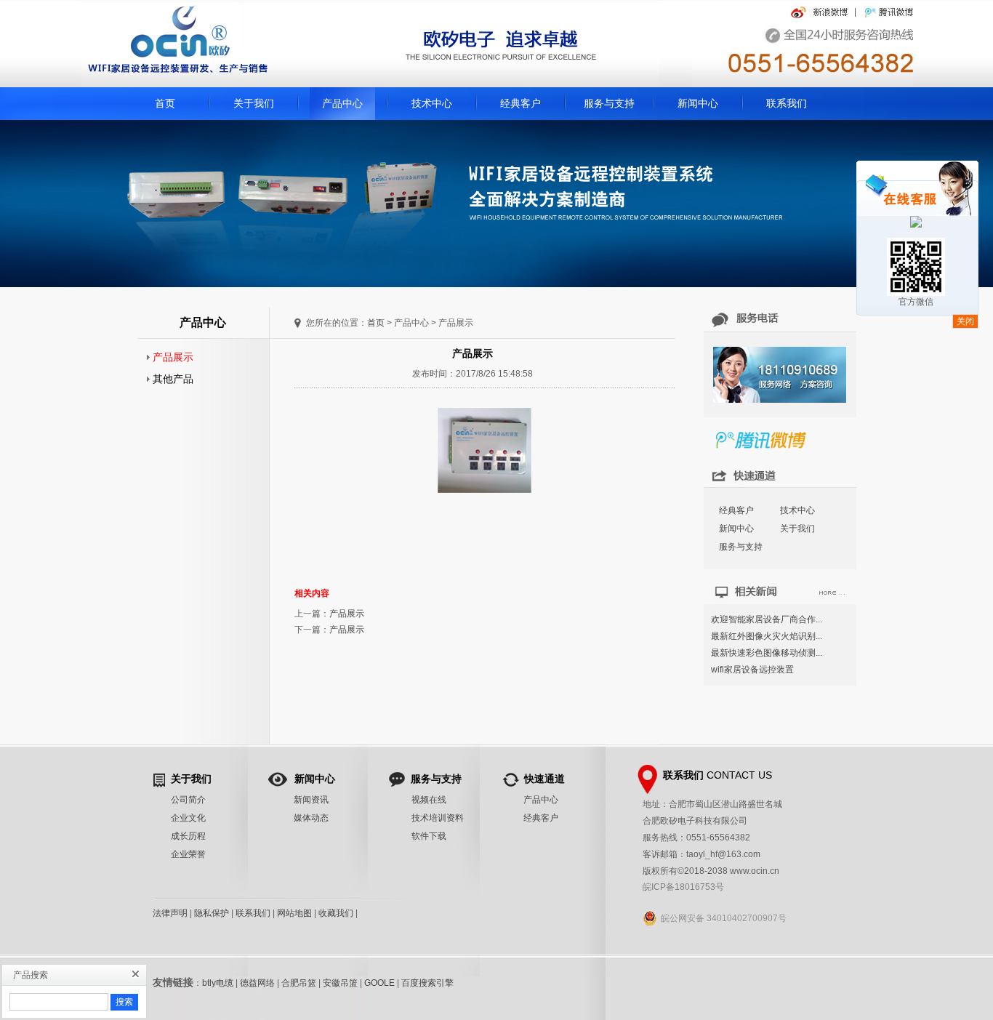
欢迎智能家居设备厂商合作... (766, 619)
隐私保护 (211, 913)
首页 (165, 103)
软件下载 (428, 836)
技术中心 (431, 103)
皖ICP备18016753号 (683, 887)
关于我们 (253, 103)
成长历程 (188, 836)
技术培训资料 (437, 818)
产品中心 (342, 103)
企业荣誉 (188, 854)
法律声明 (170, 913)
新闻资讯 (311, 800)
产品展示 (170, 357)
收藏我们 (335, 913)
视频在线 (428, 800)
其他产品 (170, 379)
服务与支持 (609, 103)
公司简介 (188, 800)
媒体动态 (311, 818)
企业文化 (188, 818)
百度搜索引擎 (427, 983)
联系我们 (786, 103)
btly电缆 (217, 983)
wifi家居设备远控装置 (752, 669)
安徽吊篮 (340, 983)
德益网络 (257, 983)
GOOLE (379, 983)
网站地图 (294, 913)
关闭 (965, 321)
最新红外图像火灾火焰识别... (766, 636)
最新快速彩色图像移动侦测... (766, 653)
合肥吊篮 (298, 983)
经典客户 (520, 103)
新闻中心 (698, 103)
